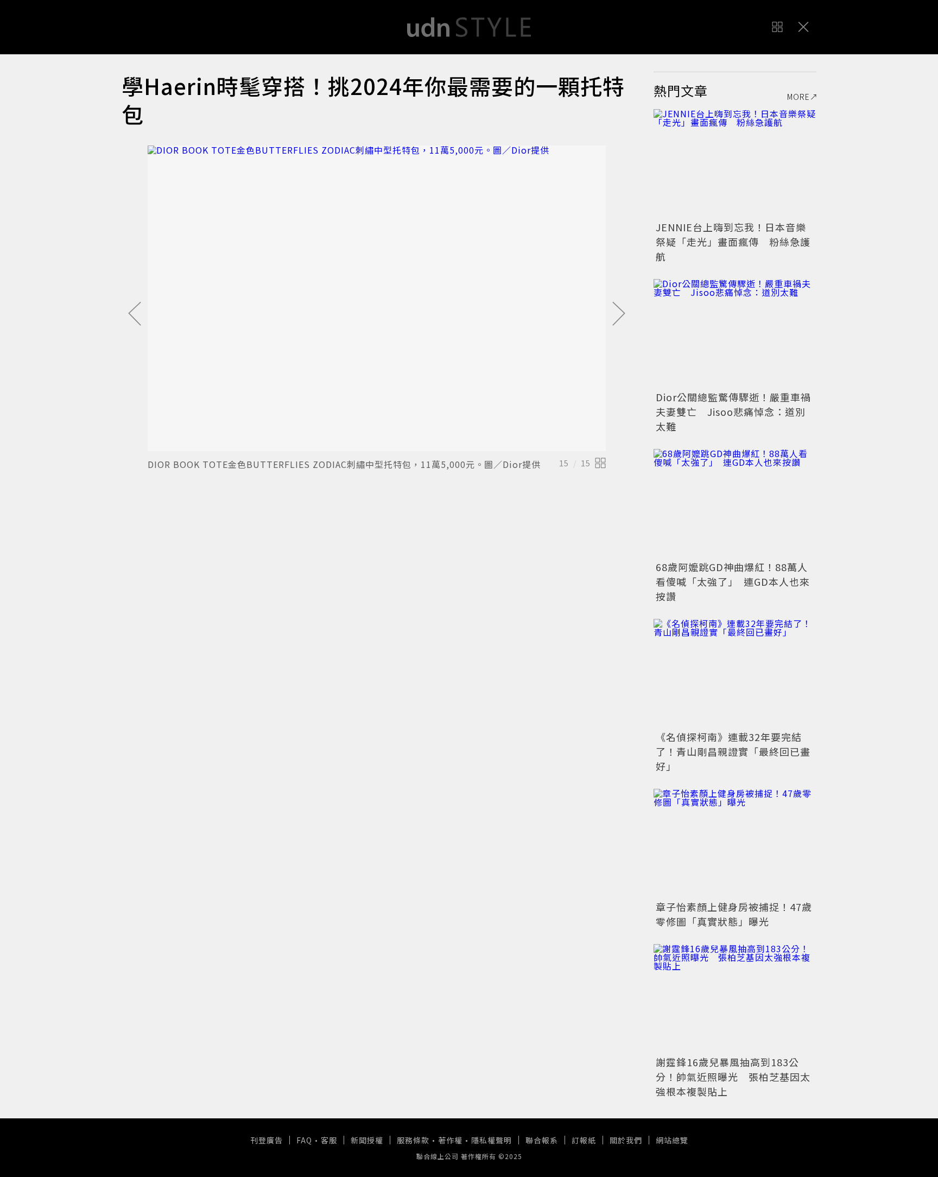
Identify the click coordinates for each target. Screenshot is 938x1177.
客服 (329, 1140)
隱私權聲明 (491, 1140)
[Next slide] (619, 314)
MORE (798, 96)
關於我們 (626, 1140)
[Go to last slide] (135, 314)
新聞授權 (367, 1140)
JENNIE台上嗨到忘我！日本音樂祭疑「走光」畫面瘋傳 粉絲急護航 (733, 241)
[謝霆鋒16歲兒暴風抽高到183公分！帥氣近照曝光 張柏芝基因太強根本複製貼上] (735, 998)
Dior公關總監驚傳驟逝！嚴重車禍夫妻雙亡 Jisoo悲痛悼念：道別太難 (733, 411)
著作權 (450, 1140)
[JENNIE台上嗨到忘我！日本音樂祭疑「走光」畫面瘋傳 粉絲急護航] (735, 163)
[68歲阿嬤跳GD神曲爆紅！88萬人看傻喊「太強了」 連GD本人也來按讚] (735, 503)
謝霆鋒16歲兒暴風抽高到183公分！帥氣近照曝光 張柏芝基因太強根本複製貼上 (733, 1076)
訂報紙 (584, 1140)
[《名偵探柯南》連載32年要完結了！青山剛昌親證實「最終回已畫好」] (735, 673)
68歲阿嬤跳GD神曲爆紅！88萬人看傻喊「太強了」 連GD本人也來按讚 (733, 581)
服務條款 (413, 1140)
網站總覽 (672, 1140)
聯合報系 (541, 1140)
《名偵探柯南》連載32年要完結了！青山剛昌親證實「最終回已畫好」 (733, 751)
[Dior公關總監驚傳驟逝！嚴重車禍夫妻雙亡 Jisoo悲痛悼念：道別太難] (735, 333)
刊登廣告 (266, 1140)
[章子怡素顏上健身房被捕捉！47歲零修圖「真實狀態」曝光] (735, 843)
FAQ (304, 1140)
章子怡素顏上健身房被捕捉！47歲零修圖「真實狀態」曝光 (734, 914)
